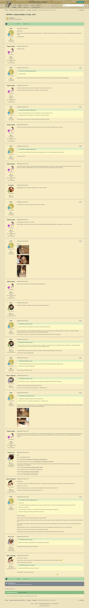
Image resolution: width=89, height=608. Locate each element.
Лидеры (32, 5)
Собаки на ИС (19, 19)
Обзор (20, 5)
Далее (18, 23)
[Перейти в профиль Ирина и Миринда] (11, 483)
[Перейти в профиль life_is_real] (11, 541)
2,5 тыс (11, 386)
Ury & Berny (11, 185)
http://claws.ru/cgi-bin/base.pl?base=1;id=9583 (34, 467)
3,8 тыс (11, 489)
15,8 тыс (11, 463)
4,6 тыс (11, 547)
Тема (36, 603)
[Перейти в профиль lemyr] (7, 18)
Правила (19, 7)
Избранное (38, 5)
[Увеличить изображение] (61, 560)
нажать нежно (20, 187)
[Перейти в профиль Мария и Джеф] (11, 50)
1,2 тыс (11, 313)
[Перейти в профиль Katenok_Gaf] (11, 457)
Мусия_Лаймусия (10, 375)
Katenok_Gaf (11, 452)
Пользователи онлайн (35, 7)
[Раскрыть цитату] (18, 110)
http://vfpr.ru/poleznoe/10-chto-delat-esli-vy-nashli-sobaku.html (34, 459)
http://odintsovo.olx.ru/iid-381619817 (31, 473)
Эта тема (78, 5)
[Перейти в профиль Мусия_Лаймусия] (11, 380)
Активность (26, 5)
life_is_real (11, 536)
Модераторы (26, 7)
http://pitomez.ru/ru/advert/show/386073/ (30, 471)
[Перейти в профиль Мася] (11, 307)
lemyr (13, 17)
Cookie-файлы (55, 603)
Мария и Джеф (11, 46)
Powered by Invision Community (44, 606)
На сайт (14, 5)
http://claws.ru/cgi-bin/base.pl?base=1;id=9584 (44, 461)
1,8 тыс (11, 195)
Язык (32, 603)
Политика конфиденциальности (45, 603)
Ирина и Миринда (10, 479)
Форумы (14, 7)
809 (11, 56)
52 (11, 39)
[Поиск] (82, 5)
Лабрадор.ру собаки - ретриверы (38, 2)
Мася (11, 302)
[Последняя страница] (21, 24)
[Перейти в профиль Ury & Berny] (11, 189)
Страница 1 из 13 (26, 23)
